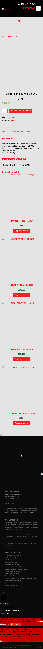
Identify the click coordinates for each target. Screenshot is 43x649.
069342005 (29, 8)
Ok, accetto (15, 624)
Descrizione (6, 131)
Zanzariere (13, 120)
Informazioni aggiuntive (22, 131)
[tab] (6, 131)
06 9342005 (11, 503)
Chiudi (2, 641)
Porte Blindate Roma (11, 557)
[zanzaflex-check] (21, 63)
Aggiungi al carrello (20, 111)
